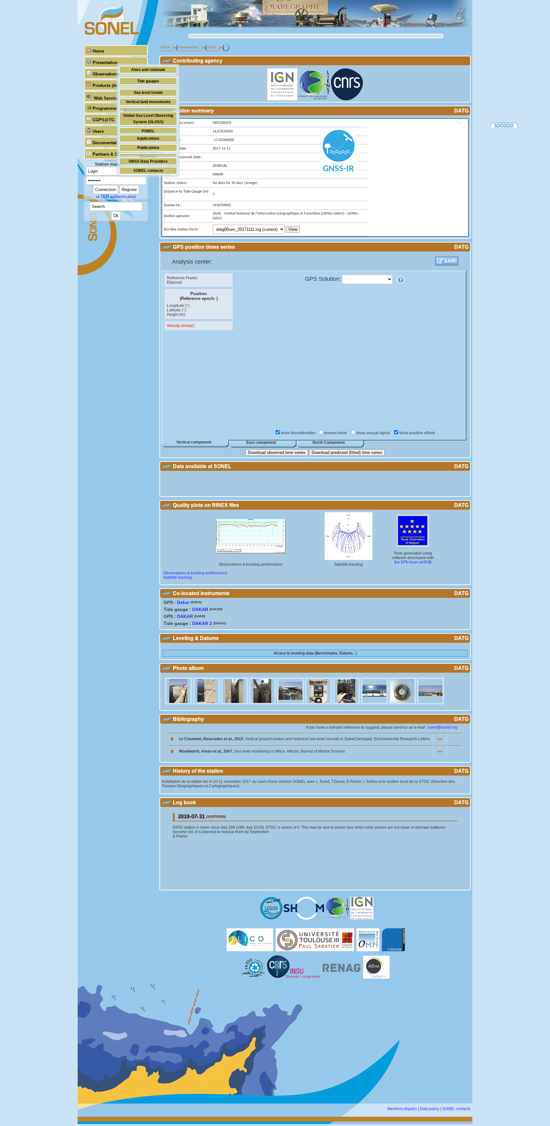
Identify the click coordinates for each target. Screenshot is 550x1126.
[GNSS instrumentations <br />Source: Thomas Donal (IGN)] (319, 703)
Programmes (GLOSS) (115, 108)
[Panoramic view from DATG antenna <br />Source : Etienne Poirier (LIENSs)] (375, 703)
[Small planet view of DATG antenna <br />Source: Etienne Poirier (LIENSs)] (403, 703)
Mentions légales (402, 1109)
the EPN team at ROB (413, 562)
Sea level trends (148, 92)
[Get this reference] (439, 740)
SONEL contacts (148, 170)
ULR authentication (118, 196)
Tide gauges (148, 81)
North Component (329, 442)
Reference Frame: (182, 278)
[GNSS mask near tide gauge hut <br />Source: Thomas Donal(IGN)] (263, 703)
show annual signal (373, 433)
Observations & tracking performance (195, 573)
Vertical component (193, 442)
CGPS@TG (103, 119)
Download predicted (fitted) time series (347, 452)
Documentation (108, 142)
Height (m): (176, 314)
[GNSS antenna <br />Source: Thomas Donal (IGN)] (291, 703)
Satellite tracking (177, 577)
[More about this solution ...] (401, 280)
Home (98, 51)
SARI (449, 261)
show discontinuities (298, 433)
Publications (148, 147)
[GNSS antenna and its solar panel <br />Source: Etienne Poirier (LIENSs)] (347, 703)
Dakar (183, 602)
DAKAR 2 (202, 623)
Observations (106, 74)
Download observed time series (277, 452)
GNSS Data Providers (148, 161)
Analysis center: (192, 261)
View (292, 229)
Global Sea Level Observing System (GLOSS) (148, 118)
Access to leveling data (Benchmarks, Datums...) (315, 653)
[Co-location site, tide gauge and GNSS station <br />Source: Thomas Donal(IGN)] (179, 703)
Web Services (107, 98)
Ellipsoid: (175, 282)
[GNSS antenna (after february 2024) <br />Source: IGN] (430, 703)
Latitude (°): (177, 310)
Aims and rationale (148, 69)
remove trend (336, 433)
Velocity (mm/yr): (181, 325)
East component (261, 442)
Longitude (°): (178, 305)
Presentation (105, 62)
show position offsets (417, 433)
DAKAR (200, 609)
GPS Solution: (323, 279)
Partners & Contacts (112, 154)
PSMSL (148, 131)
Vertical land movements (148, 102)
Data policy (429, 1109)
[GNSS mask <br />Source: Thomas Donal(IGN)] (235, 703)
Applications (148, 138)
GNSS (212, 47)
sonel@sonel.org (442, 727)
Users (98, 131)
